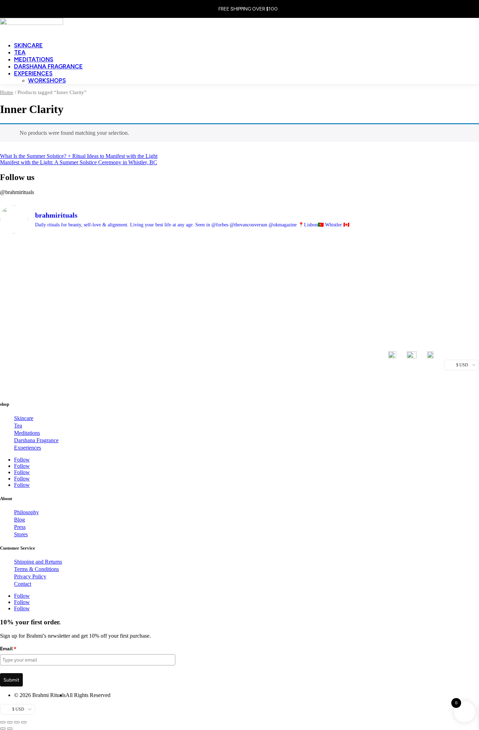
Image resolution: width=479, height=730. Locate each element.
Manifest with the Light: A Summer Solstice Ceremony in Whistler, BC (78, 162)
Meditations (33, 59)
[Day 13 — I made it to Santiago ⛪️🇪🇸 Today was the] (420, 302)
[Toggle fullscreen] (10, 722)
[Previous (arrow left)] (3, 729)
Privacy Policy (30, 576)
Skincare (28, 45)
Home (6, 92)
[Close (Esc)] (24, 722)
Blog (19, 520)
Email (8, 648)
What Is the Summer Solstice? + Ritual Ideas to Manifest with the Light (78, 156)
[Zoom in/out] (3, 722)
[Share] (17, 722)
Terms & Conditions (36, 569)
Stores (21, 534)
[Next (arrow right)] (10, 729)
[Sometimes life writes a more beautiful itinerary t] (179, 302)
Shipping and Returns (38, 562)
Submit (11, 680)
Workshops (47, 80)
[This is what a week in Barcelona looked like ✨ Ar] (300, 270)
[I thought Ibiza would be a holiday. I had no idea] (59, 314)
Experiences (33, 73)
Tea (20, 52)
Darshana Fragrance (48, 66)
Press (20, 527)
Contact (22, 584)
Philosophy (26, 512)
